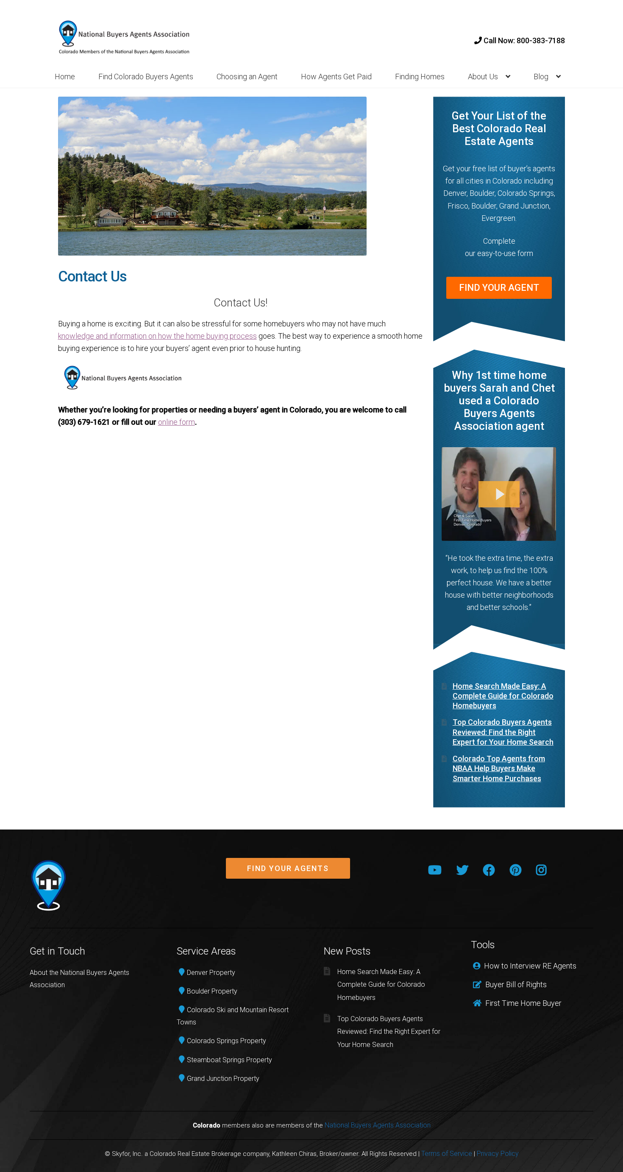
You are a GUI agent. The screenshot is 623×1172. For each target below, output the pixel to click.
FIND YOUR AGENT (499, 287)
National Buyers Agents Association (378, 1125)
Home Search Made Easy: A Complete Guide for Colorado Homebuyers (503, 696)
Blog (541, 76)
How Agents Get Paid (336, 76)
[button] (288, 869)
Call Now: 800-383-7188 (523, 40)
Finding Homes (420, 76)
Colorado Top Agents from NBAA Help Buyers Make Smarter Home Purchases (499, 768)
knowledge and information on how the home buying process (157, 335)
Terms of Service (446, 1154)
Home (65, 76)
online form (176, 422)
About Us (483, 76)
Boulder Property (212, 991)
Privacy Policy (498, 1154)
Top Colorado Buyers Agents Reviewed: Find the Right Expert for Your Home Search (503, 732)
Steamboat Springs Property (229, 1060)
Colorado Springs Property (226, 1041)
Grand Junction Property (223, 1079)
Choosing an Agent (247, 76)
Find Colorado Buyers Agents (145, 76)
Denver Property (211, 973)
